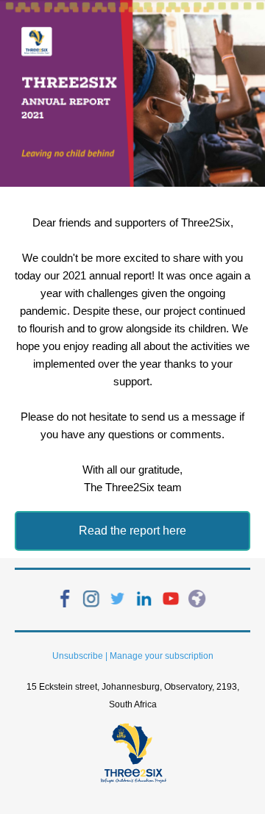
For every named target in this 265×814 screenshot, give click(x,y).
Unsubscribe (77, 656)
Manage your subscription (161, 656)
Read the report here (132, 530)
